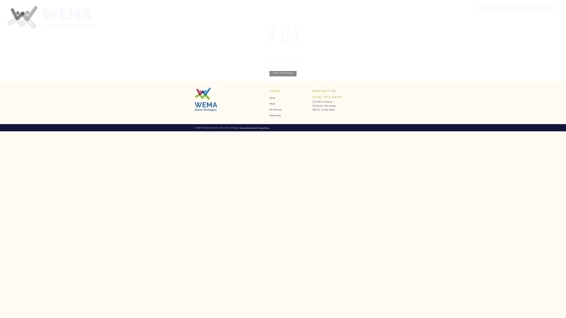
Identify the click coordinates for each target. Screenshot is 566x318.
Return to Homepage (283, 72)
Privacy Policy (264, 127)
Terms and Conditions (248, 127)
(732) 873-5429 (327, 97)
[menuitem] (121, 9)
